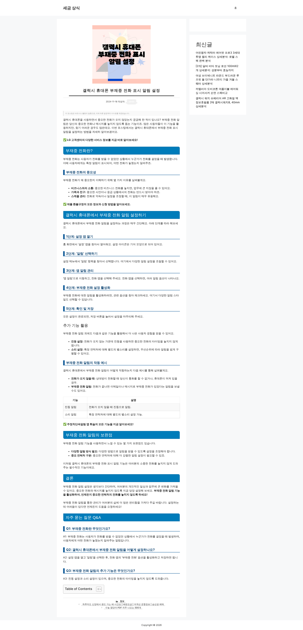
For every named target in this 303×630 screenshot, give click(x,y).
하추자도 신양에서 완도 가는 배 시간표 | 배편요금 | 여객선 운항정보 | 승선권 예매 (123, 604)
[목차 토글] (97, 589)
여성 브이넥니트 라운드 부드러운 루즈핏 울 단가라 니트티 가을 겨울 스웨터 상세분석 (217, 79)
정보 (122, 601)
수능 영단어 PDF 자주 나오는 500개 (123, 607)
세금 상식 (71, 8)
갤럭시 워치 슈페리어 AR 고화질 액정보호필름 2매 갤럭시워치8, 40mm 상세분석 (218, 102)
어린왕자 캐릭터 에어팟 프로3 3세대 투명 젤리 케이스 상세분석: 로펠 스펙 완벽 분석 (218, 56)
